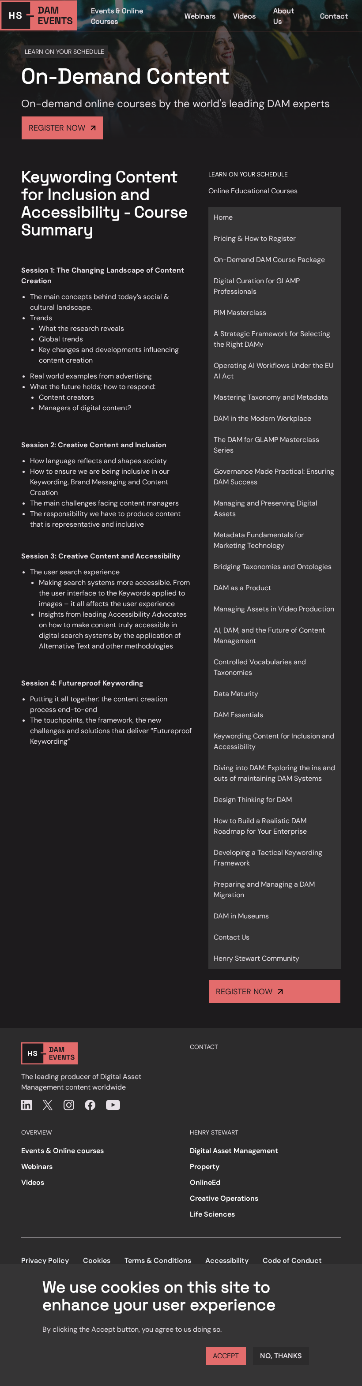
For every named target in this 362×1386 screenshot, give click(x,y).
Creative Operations (224, 1198)
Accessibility (227, 1260)
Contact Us (231, 937)
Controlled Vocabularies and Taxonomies (260, 667)
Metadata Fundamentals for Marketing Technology (259, 540)
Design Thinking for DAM (253, 799)
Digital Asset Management (234, 1150)
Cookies (96, 1260)
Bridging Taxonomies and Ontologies (273, 566)
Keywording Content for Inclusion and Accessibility (274, 741)
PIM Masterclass (240, 312)
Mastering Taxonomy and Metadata (271, 397)
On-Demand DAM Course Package (269, 259)
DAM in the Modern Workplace (262, 418)
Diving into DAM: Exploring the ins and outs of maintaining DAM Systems (274, 773)
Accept (226, 1355)
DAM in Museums (241, 916)
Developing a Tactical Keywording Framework (268, 858)
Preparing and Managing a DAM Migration (264, 889)
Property (204, 1166)
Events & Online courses (62, 1150)
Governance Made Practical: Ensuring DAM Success (274, 477)
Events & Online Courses (117, 16)
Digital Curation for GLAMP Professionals (257, 286)
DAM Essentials (238, 714)
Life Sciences (212, 1214)
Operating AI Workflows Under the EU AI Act (273, 371)
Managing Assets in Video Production (274, 609)
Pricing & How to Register (255, 238)
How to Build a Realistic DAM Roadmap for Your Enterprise (260, 826)
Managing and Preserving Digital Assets (265, 508)
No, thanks (281, 1355)
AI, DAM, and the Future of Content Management (269, 635)
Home (223, 217)
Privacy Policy (45, 1260)
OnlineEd (205, 1182)
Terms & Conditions (157, 1260)
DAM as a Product (242, 587)
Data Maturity (236, 693)
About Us (283, 16)
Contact (334, 16)
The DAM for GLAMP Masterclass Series (266, 445)
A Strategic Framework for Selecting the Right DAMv (272, 339)
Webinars (200, 16)
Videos (244, 16)
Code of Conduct (292, 1260)
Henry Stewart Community (256, 958)
